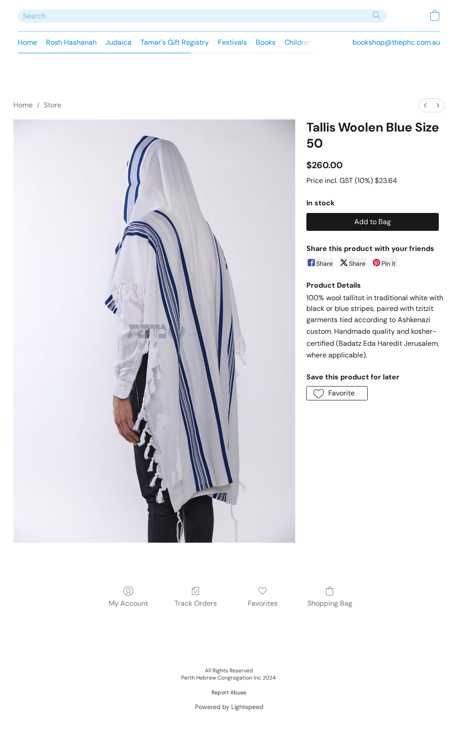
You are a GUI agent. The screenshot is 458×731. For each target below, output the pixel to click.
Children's (300, 42)
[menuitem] (425, 105)
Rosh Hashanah (71, 42)
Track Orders (195, 603)
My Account (128, 603)
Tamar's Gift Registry (174, 42)
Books (266, 42)
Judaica (118, 42)
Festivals (232, 42)
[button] (434, 16)
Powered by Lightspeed (229, 707)
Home (27, 42)
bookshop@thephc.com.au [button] (396, 42)
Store (52, 105)
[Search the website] (376, 15)
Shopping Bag (329, 603)
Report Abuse (229, 692)
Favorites (263, 603)
